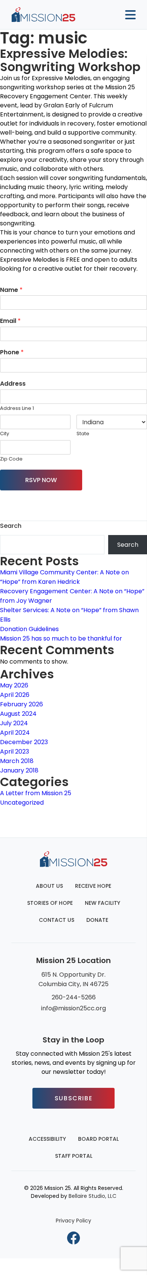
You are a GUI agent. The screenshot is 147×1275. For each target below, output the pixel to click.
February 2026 (21, 704)
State (83, 434)
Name (11, 290)
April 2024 (15, 732)
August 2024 (18, 713)
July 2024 (14, 723)
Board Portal (98, 1139)
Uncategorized (22, 802)
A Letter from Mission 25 (35, 793)
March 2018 (17, 761)
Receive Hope (93, 886)
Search (10, 525)
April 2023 (14, 751)
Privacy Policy (73, 1220)
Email (10, 321)
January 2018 (19, 770)
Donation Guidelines (29, 629)
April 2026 (14, 694)
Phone (12, 353)
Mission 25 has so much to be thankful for (61, 638)
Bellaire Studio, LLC (92, 1196)
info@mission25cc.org (73, 1008)
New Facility (102, 903)
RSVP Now (41, 480)
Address (13, 384)
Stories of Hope (50, 903)
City (4, 434)
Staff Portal (73, 1156)
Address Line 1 (17, 408)
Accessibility (47, 1139)
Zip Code (11, 459)
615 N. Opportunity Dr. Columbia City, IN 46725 (73, 979)
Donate (97, 920)
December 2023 (24, 742)
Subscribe (73, 1098)
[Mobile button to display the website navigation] (127, 14)
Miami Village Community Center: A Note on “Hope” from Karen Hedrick (64, 577)
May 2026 (14, 685)
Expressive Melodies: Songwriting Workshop (70, 60)
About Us (49, 886)
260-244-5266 (74, 997)
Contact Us (56, 920)
